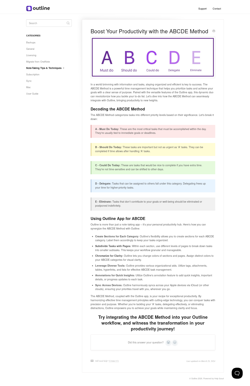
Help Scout (219, 378)
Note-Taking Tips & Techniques (44, 68)
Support (202, 8)
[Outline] (40, 7)
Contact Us (114, 360)
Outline (194, 378)
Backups (31, 42)
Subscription (32, 74)
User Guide (32, 93)
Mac (28, 87)
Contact (217, 8)
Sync (29, 80)
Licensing (31, 55)
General (30, 48)
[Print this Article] (213, 31)
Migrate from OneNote (38, 61)
